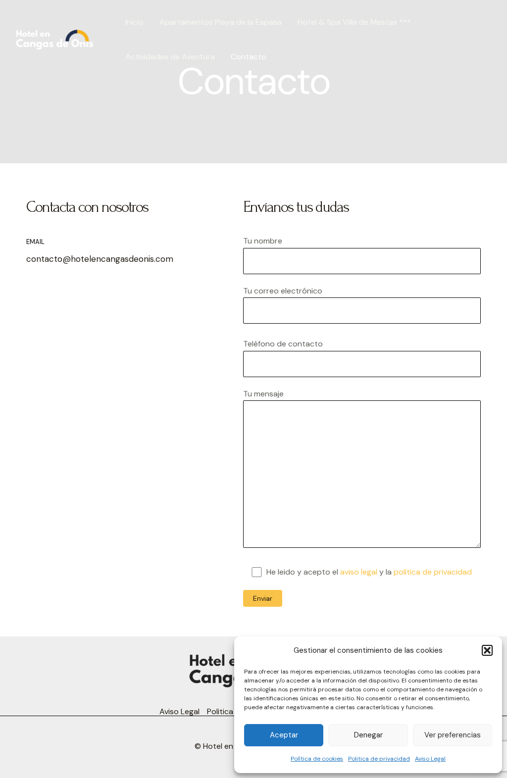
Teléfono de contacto (283, 344)
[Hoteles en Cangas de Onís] (55, 39)
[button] (487, 650)
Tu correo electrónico (282, 291)
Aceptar (284, 735)
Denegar (368, 735)
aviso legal (358, 572)
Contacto (248, 56)
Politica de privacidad (379, 759)
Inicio (134, 22)
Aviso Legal (430, 759)
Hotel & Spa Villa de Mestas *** (354, 22)
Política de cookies (317, 759)
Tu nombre (262, 241)
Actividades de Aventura (170, 56)
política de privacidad (433, 572)
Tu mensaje (263, 394)
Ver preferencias (452, 735)
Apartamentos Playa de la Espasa (220, 22)
